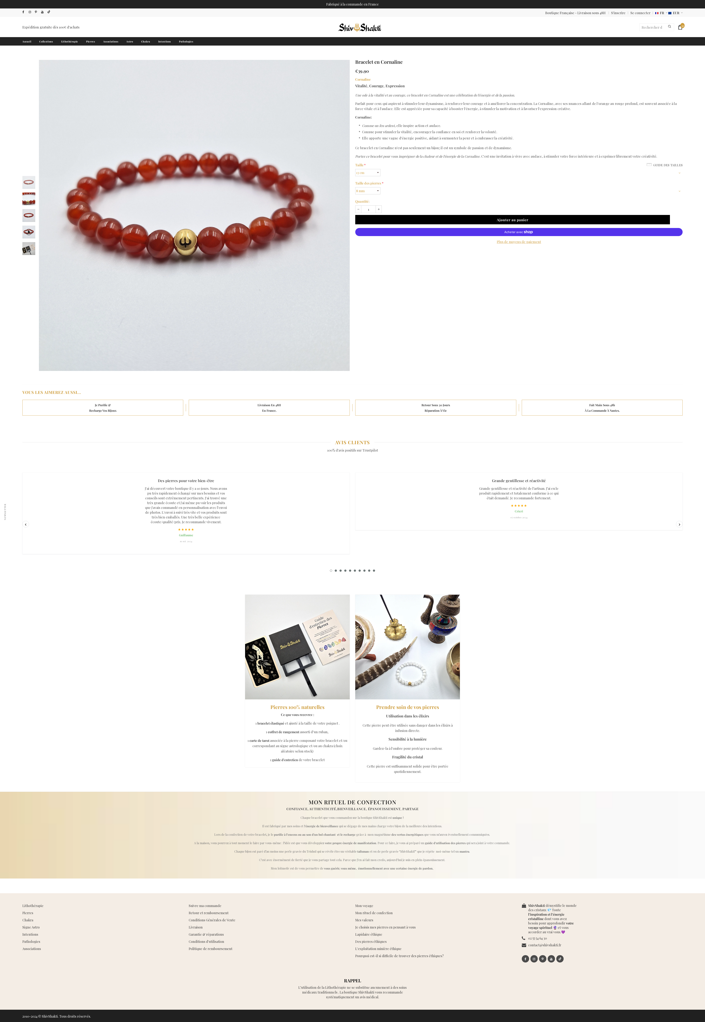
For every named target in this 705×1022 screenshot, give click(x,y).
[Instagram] (31, 12)
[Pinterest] (37, 12)
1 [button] (331, 571)
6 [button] (355, 571)
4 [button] (345, 571)
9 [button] (369, 571)
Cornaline (363, 79)
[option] (194, 215)
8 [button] (364, 571)
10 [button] (374, 571)
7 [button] (360, 571)
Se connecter (640, 13)
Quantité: (362, 201)
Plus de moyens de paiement (519, 242)
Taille (360, 165)
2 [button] (336, 571)
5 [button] (350, 571)
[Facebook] (24, 12)
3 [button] (340, 571)
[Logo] (359, 27)
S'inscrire (618, 13)
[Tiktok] (49, 12)
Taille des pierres (369, 183)
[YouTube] (43, 12)
